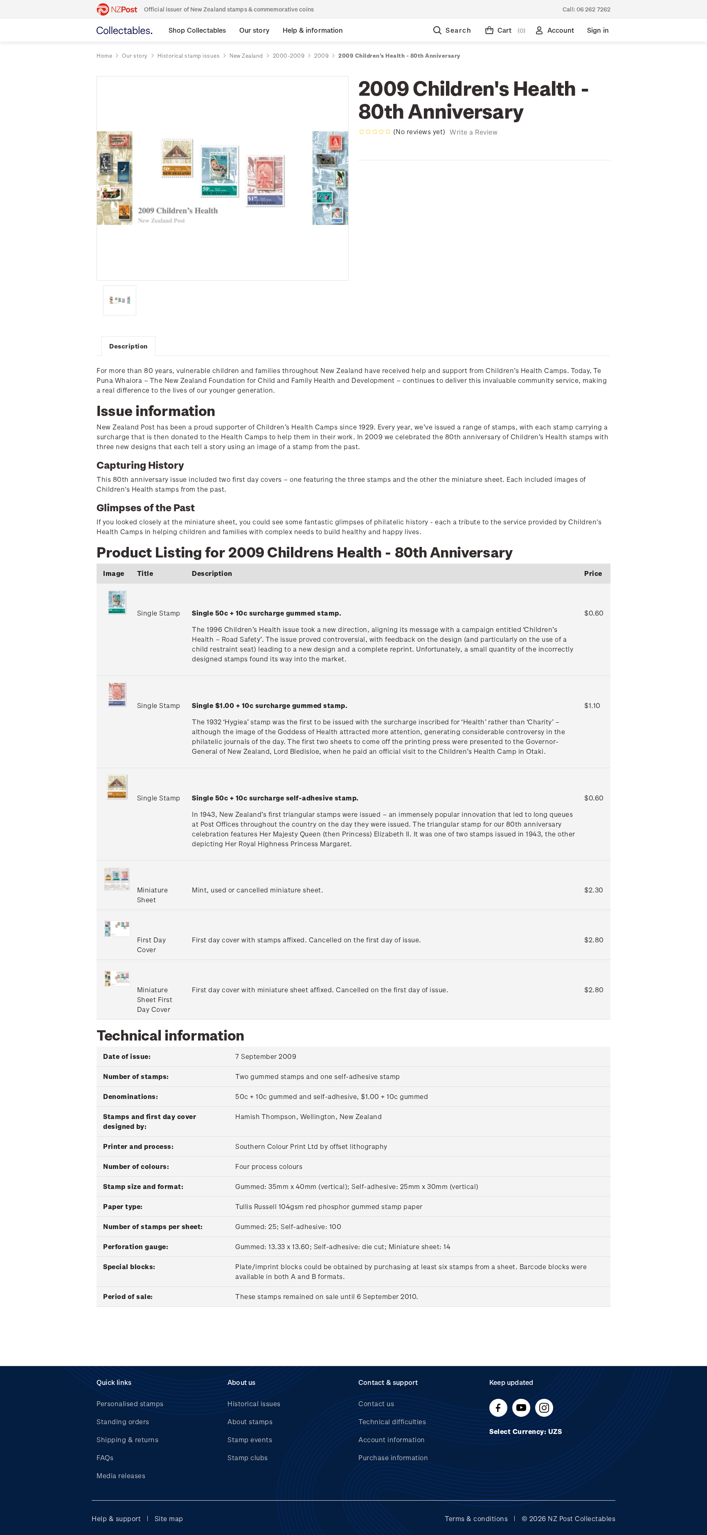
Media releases (121, 1475)
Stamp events (249, 1439)
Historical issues (254, 1403)
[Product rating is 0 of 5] (374, 131)
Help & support (116, 1518)
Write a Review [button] (474, 132)
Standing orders (123, 1421)
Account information (391, 1439)
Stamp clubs (247, 1457)
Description (128, 346)
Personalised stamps (130, 1403)
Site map (169, 1518)
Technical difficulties (392, 1421)
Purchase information (393, 1457)
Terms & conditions (476, 1518)
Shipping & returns (127, 1439)
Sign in (598, 30)
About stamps (249, 1421)
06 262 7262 (593, 9)
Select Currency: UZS (526, 1431)
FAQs (105, 1457)
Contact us (376, 1403)
